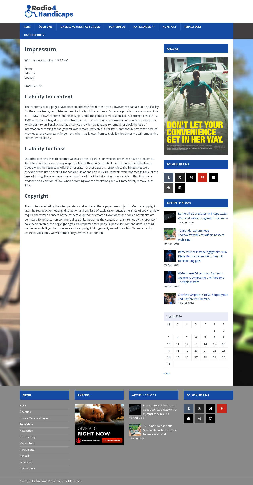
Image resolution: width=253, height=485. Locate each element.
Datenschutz (34, 35)
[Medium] (191, 177)
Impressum (193, 26)
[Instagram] (180, 188)
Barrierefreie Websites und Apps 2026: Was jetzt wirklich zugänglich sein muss (160, 410)
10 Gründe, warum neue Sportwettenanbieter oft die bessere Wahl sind (201, 235)
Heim (27, 26)
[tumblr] (168, 177)
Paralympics (27, 449)
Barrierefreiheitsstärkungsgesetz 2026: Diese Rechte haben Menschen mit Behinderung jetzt (202, 256)
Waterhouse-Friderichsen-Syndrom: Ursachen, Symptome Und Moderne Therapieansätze (201, 277)
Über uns (45, 26)
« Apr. (167, 373)
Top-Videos (116, 26)
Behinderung (27, 437)
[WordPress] (168, 188)
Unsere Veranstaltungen (80, 26)
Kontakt (170, 26)
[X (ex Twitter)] (180, 177)
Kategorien (142, 26)
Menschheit (27, 443)
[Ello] (213, 177)
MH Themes (74, 481)
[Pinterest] (202, 177)
